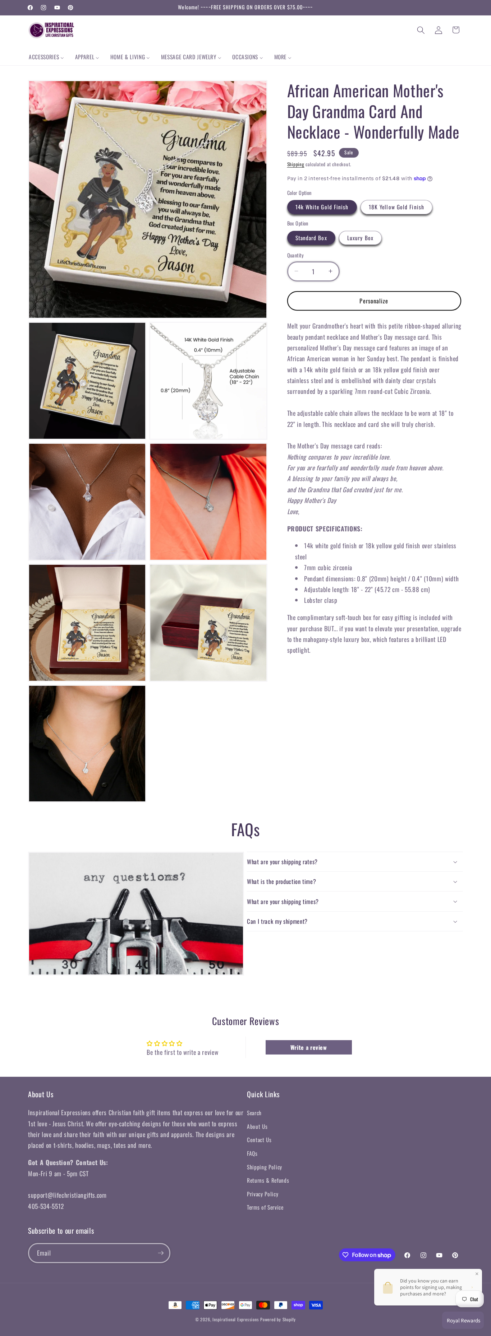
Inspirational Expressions (235, 1319)
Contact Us (259, 1140)
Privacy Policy (262, 1194)
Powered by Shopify (278, 1319)
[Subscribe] (160, 1253)
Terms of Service (265, 1207)
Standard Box (311, 237)
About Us (257, 1126)
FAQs (252, 1153)
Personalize (373, 300)
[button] (421, 29)
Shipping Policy (264, 1167)
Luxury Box (360, 237)
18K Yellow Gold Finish (396, 207)
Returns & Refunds (268, 1180)
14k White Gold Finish (322, 207)
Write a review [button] (308, 1047)
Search (254, 1113)
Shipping (295, 163)
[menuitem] (46, 57)
